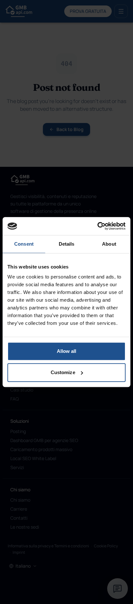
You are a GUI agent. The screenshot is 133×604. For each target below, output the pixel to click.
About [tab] (109, 244)
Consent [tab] (24, 244)
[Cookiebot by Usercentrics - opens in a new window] (97, 226)
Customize (63, 372)
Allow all (67, 351)
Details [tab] (67, 244)
